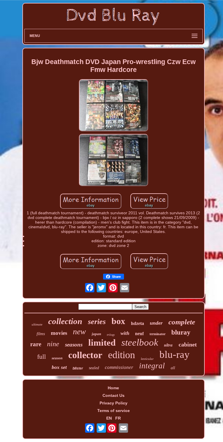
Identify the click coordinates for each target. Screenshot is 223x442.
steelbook (139, 342)
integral (152, 365)
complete (181, 322)
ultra (168, 345)
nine (53, 344)
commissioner (119, 367)
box (118, 321)
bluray (180, 332)
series (97, 321)
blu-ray (174, 354)
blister (78, 368)
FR (118, 418)
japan (96, 334)
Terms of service (113, 410)
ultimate (37, 324)
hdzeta (137, 323)
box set (59, 367)
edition (121, 354)
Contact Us (113, 395)
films (41, 333)
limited (102, 342)
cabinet (188, 344)
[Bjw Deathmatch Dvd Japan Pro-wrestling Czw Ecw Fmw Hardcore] (113, 105)
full (41, 356)
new (79, 331)
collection (65, 321)
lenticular (147, 358)
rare (35, 344)
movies (59, 333)
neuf (139, 333)
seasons (73, 345)
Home (113, 388)
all (173, 368)
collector (85, 355)
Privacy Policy (113, 403)
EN (109, 418)
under (156, 323)
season (57, 358)
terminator (158, 334)
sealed (94, 368)
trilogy (111, 334)
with (125, 333)
